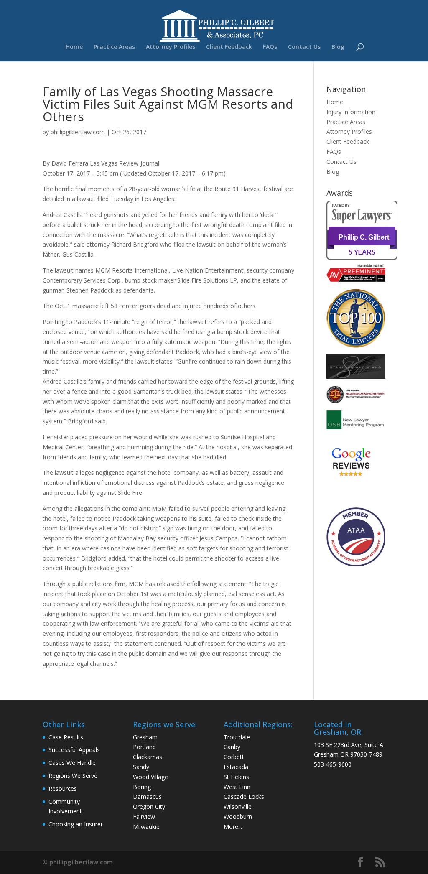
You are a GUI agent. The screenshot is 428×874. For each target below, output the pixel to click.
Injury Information (350, 112)
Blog (337, 47)
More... (233, 827)
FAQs (270, 47)
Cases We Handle (72, 763)
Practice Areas (114, 47)
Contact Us (304, 47)
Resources (62, 788)
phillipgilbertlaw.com (78, 132)
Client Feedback (229, 47)
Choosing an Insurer (75, 824)
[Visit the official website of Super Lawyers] (364, 255)
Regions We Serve (72, 776)
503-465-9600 (333, 764)
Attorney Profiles (170, 47)
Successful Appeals (74, 750)
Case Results (65, 737)
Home (74, 47)
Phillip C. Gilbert (364, 237)
